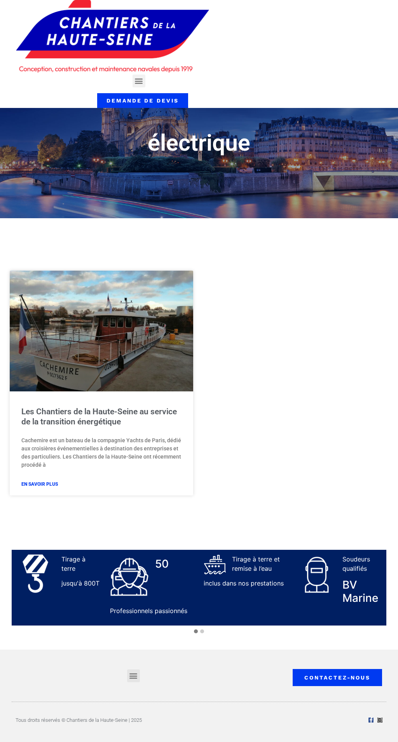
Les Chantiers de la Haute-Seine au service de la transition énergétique (99, 416)
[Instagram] (379, 720)
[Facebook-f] (371, 720)
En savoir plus (39, 484)
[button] (139, 81)
